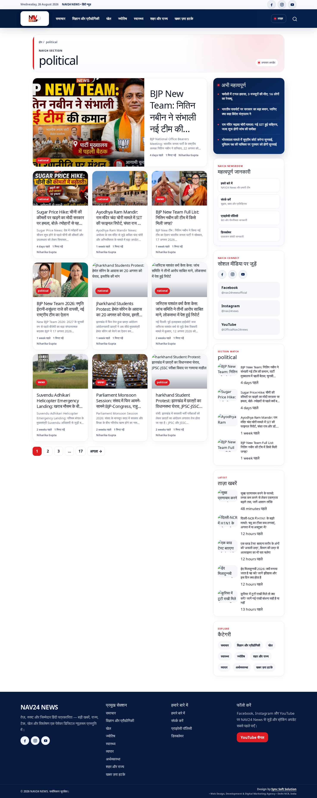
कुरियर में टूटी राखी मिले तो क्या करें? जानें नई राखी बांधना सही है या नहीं (260, 598)
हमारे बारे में (178, 713)
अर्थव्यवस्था (242, 667)
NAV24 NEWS (39, 707)
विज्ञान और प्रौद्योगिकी (85, 18)
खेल (108, 18)
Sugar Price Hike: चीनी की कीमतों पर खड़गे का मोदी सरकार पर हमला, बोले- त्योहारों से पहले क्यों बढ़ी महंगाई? (60, 220)
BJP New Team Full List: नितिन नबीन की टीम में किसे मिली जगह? (177, 217)
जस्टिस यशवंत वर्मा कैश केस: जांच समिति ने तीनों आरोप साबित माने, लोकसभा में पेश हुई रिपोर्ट (179, 309)
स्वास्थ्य (138, 18)
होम (40, 42)
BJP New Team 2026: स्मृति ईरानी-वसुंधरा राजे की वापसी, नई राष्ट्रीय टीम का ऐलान (60, 309)
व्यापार (224, 667)
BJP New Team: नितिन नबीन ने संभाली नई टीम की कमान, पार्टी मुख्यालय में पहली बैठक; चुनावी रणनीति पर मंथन (175, 134)
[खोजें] (292, 18)
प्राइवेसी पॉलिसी (181, 728)
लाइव (280, 18)
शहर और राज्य (159, 18)
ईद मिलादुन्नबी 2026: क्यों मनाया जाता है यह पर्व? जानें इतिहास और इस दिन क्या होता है (259, 573)
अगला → (96, 451)
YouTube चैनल (252, 737)
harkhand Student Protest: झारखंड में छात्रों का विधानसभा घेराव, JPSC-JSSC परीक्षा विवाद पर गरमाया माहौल (178, 403)
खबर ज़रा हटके (184, 18)
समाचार (60, 18)
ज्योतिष (122, 18)
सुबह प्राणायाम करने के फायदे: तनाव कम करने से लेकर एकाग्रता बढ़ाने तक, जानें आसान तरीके (259, 497)
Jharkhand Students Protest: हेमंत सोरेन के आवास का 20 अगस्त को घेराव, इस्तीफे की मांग (119, 312)
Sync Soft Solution (284, 789)
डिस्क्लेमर (177, 735)
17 (80, 451)
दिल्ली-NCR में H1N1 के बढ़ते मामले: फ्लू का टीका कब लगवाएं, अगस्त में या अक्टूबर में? (258, 522)
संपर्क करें (177, 720)
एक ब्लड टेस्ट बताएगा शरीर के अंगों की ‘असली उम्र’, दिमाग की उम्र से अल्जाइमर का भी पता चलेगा (260, 547)
